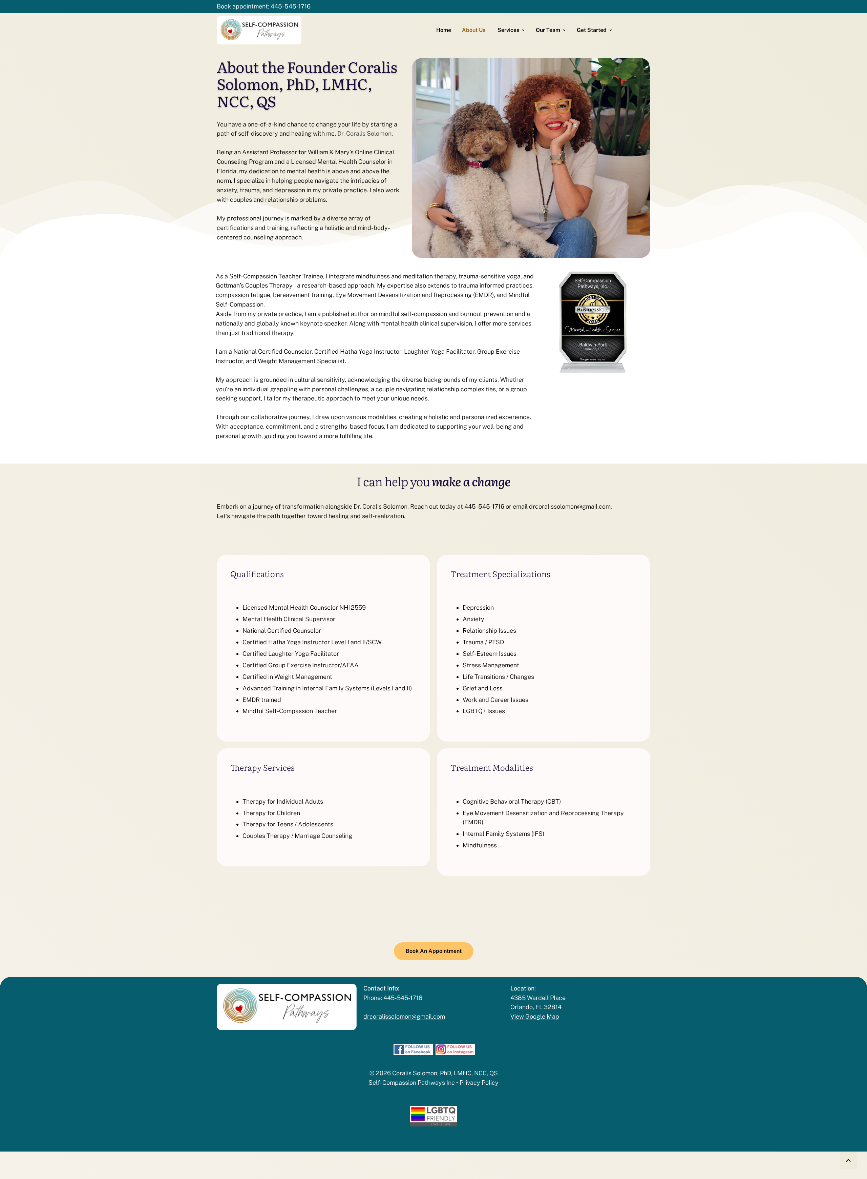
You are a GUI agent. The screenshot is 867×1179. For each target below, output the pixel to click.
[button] (848, 1160)
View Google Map (534, 1016)
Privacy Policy (479, 1082)
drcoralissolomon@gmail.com (404, 1016)
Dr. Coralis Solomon (364, 133)
